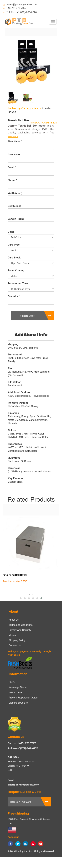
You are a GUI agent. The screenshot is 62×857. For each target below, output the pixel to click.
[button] (21, 598)
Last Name (14, 154)
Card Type (14, 244)
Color (11, 231)
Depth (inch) (15, 206)
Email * (12, 167)
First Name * (15, 141)
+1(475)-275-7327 (17, 7)
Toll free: (21, 12)
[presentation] (29, 594)
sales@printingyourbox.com (22, 4)
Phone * (12, 180)
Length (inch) (16, 218)
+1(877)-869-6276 (26, 12)
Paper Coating (16, 270)
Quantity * (13, 296)
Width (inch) (15, 193)
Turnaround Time (18, 283)
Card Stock (14, 257)
